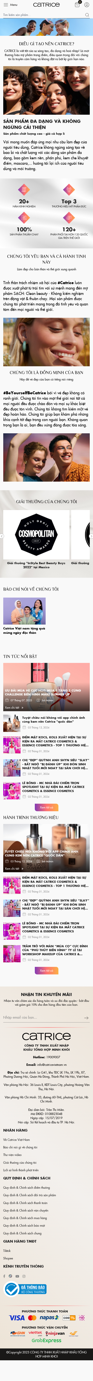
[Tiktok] (10, 1276)
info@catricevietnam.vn (52, 1064)
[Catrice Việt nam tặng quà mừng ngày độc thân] (24, 611)
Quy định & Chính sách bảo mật (24, 1225)
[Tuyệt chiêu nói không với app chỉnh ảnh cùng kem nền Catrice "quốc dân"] (12, 723)
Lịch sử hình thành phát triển (20, 1170)
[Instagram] (24, 1276)
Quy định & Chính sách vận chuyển (25, 1210)
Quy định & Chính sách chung (22, 1233)
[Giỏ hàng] (77, 5)
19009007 (53, 1057)
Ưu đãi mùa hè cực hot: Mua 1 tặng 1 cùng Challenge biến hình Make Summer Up (43, 693)
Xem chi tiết (12, 707)
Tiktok (6, 1250)
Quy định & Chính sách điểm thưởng (26, 1187)
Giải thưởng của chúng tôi (20, 1162)
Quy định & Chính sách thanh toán (25, 1203)
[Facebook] (4, 1276)
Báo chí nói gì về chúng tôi (20, 1147)
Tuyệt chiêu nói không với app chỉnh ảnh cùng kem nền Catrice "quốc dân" (53, 720)
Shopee (8, 1258)
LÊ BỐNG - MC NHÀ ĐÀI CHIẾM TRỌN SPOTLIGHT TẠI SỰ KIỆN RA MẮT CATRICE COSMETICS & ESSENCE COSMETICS (53, 787)
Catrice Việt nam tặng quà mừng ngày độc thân (24, 630)
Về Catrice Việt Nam (16, 1139)
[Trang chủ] (46, 5)
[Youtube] (17, 1276)
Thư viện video (12, 1154)
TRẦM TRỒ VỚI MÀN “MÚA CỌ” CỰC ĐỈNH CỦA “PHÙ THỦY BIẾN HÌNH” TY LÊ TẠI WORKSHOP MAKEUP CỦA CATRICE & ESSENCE (55, 950)
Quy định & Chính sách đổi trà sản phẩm (29, 1195)
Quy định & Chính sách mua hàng (25, 1218)
